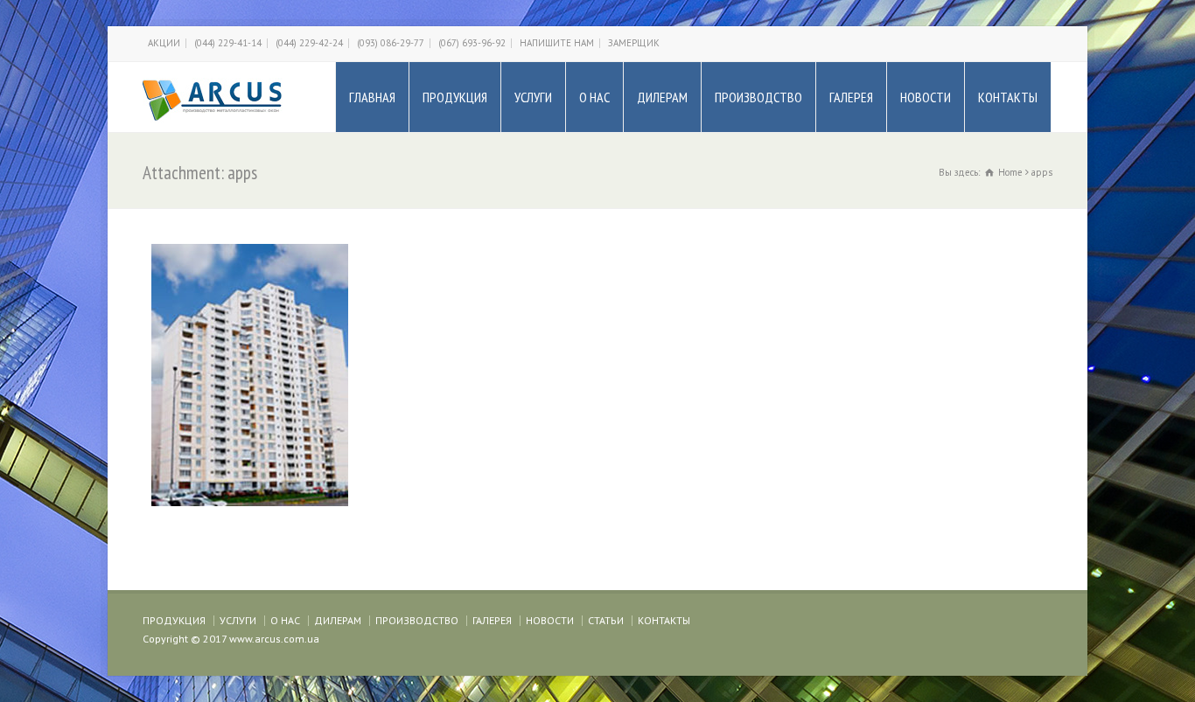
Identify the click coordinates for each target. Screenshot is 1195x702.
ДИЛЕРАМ (662, 97)
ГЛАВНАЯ (372, 97)
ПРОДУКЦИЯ (455, 97)
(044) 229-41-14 (228, 43)
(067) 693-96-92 (472, 43)
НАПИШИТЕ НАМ (557, 43)
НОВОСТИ (925, 97)
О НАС (594, 97)
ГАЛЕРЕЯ (851, 97)
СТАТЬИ (606, 620)
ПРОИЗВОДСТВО (758, 97)
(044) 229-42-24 (309, 43)
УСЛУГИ (533, 97)
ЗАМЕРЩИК (634, 43)
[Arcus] (213, 97)
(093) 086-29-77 (390, 43)
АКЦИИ (164, 43)
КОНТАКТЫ (1008, 97)
